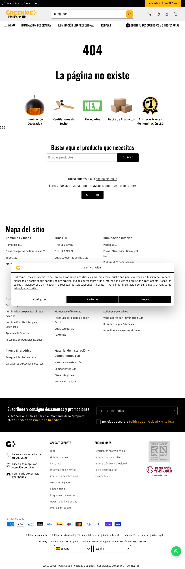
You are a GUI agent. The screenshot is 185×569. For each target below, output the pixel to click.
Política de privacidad (143, 422)
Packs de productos (106, 469)
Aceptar (145, 299)
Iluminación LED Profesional (111, 463)
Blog (52, 451)
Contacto (92, 195)
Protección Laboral (66, 381)
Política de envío (111, 535)
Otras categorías (64, 328)
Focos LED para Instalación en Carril (72, 320)
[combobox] (92, 14)
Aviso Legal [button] (49, 565)
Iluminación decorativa (108, 457)
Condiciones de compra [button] (110, 565)
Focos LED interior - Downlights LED (121, 253)
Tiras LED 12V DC (64, 244)
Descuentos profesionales (110, 451)
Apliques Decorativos (115, 311)
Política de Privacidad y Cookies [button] (76, 565)
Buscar (128, 157)
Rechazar (92, 299)
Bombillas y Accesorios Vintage (121, 330)
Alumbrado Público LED (68, 311)
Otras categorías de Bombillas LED (26, 251)
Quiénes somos (59, 457)
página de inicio (106, 179)
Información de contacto (136, 535)
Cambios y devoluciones (64, 476)
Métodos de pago (60, 482)
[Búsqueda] (129, 14)
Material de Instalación (68, 362)
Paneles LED (110, 244)
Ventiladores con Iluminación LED (123, 317)
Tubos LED (12, 257)
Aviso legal (168, 422)
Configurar (39, 299)
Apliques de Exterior (17, 333)
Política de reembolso (37, 535)
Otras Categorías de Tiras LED (72, 257)
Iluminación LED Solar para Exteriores (21, 324)
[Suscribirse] (173, 411)
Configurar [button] (133, 565)
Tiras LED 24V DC (64, 251)
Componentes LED (65, 368)
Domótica (60, 335)
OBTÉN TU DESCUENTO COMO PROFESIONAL (154, 25)
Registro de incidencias (63, 501)
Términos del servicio (89, 535)
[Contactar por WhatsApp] (176, 551)
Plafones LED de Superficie (118, 262)
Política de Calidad (61, 508)
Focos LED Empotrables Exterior (24, 339)
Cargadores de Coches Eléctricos (25, 363)
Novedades (101, 476)
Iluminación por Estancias (118, 324)
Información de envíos (63, 469)
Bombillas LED (14, 244)
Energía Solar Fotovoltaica (21, 357)
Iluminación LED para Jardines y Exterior (24, 314)
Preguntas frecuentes (62, 495)
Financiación (57, 489)
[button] (174, 14)
